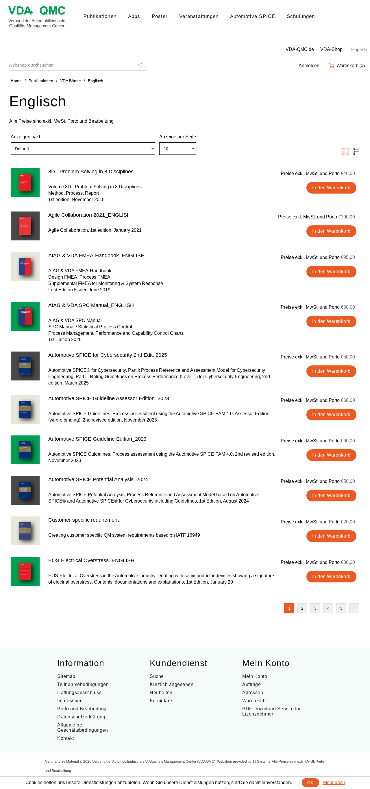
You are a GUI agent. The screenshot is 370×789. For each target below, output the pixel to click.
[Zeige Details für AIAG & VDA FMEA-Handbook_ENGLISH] (25, 266)
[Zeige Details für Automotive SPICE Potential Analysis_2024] (25, 490)
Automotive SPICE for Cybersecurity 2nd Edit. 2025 (107, 355)
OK (310, 782)
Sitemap (66, 676)
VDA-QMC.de (300, 49)
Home (16, 80)
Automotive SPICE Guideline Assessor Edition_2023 (108, 398)
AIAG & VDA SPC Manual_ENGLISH (91, 305)
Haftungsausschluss (79, 692)
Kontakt (65, 738)
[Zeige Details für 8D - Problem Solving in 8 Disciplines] (25, 182)
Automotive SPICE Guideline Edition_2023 (97, 439)
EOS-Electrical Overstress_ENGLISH (91, 560)
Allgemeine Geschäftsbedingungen (82, 727)
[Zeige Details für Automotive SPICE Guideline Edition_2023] (25, 450)
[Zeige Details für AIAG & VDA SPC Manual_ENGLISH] (25, 316)
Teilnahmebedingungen (83, 684)
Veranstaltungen (199, 16)
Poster (160, 16)
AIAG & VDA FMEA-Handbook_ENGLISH (96, 255)
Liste (355, 151)
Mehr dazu (334, 782)
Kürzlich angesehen (171, 684)
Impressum (69, 700)
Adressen (252, 692)
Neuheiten (161, 692)
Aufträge (251, 684)
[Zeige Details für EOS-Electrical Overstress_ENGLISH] (25, 571)
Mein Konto (254, 676)
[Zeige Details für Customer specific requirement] (25, 531)
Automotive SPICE (252, 16)
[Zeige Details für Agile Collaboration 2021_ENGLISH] (25, 226)
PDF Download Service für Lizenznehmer (271, 711)
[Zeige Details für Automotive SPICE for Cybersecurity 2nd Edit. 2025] (25, 366)
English (359, 49)
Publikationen (100, 16)
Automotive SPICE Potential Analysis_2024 (98, 479)
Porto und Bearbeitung (82, 708)
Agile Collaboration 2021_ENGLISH (89, 215)
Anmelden (309, 65)
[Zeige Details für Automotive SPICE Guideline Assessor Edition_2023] (25, 409)
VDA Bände (70, 80)
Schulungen (301, 16)
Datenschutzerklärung (81, 716)
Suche (157, 676)
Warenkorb (254, 700)
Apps (134, 16)
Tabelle (345, 151)
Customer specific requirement (83, 520)
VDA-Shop (331, 49)
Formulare (161, 700)
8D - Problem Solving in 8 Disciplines (91, 171)
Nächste (354, 608)
